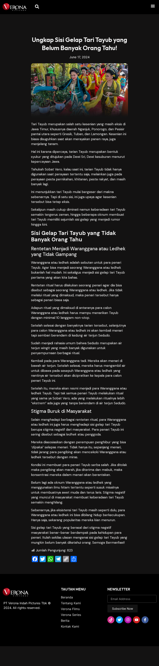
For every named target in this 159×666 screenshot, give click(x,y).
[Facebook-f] (145, 619)
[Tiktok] (110, 619)
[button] (153, 6)
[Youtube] (136, 619)
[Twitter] (119, 619)
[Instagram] (127, 619)
